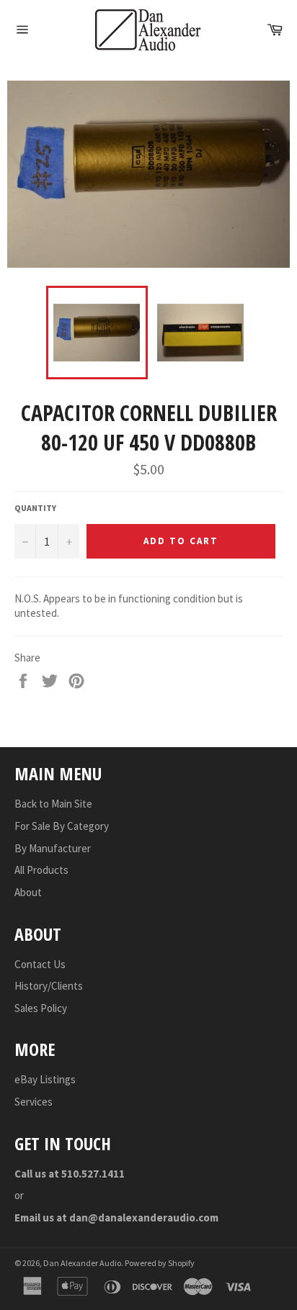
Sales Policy (40, 1008)
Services (33, 1101)
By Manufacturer (52, 848)
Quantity (35, 507)
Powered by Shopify (160, 1262)
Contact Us (40, 964)
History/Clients (48, 986)
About (28, 892)
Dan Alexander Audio (82, 1262)
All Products (41, 870)
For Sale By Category (61, 826)
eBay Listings (45, 1079)
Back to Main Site (53, 803)
